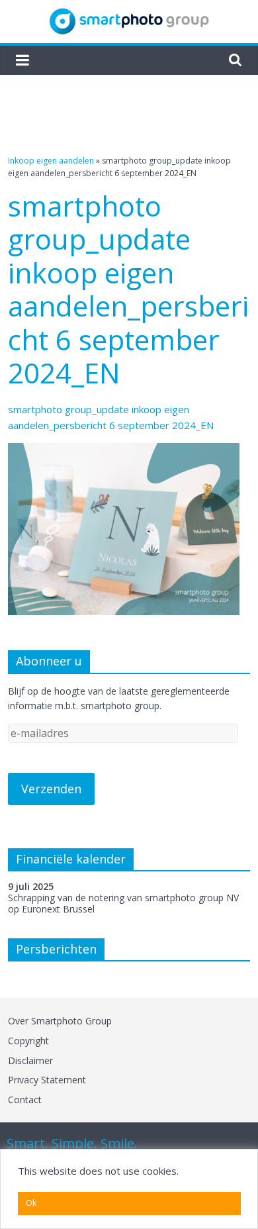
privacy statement (47, 1079)
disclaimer (30, 1060)
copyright (28, 1040)
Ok (31, 1202)
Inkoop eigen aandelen (51, 160)
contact (25, 1099)
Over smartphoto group (60, 1020)
